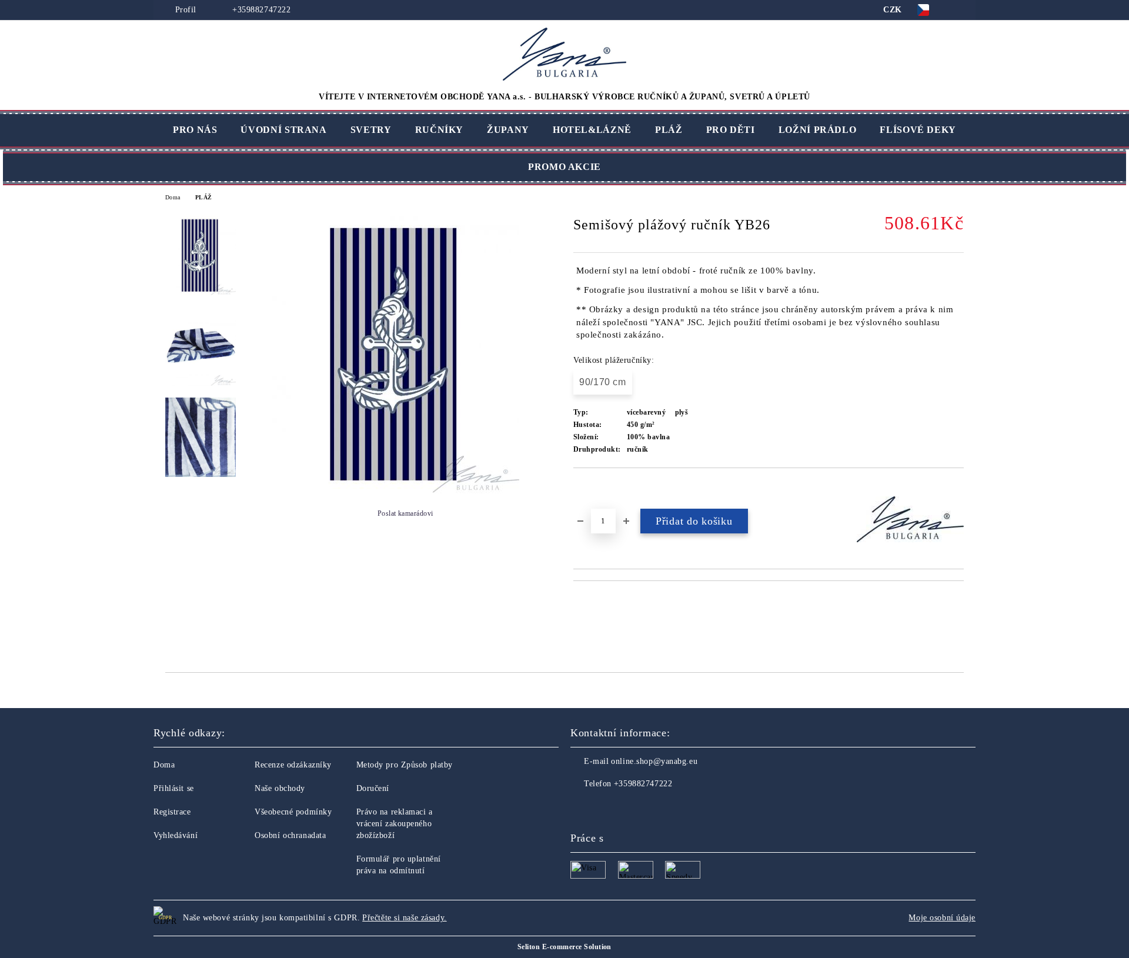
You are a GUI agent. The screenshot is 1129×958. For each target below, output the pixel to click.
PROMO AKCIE (564, 167)
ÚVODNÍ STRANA (283, 130)
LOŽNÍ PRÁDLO (818, 130)
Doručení (372, 788)
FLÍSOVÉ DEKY (918, 130)
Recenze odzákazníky (293, 764)
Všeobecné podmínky (293, 811)
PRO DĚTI (730, 130)
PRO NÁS (195, 130)
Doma (173, 197)
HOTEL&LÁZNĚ (592, 130)
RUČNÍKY (439, 130)
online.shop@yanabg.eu (654, 761)
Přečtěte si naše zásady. (404, 917)
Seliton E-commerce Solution (564, 947)
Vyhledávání (175, 835)
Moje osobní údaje (942, 917)
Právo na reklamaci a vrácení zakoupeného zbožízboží (394, 823)
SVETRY (371, 130)
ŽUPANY (508, 130)
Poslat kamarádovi (405, 513)
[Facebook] (579, 807)
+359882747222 (260, 9)
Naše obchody (280, 788)
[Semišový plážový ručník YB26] (395, 490)
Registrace (172, 811)
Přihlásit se (173, 788)
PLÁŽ (669, 130)
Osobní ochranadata (290, 835)
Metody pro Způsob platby (404, 764)
